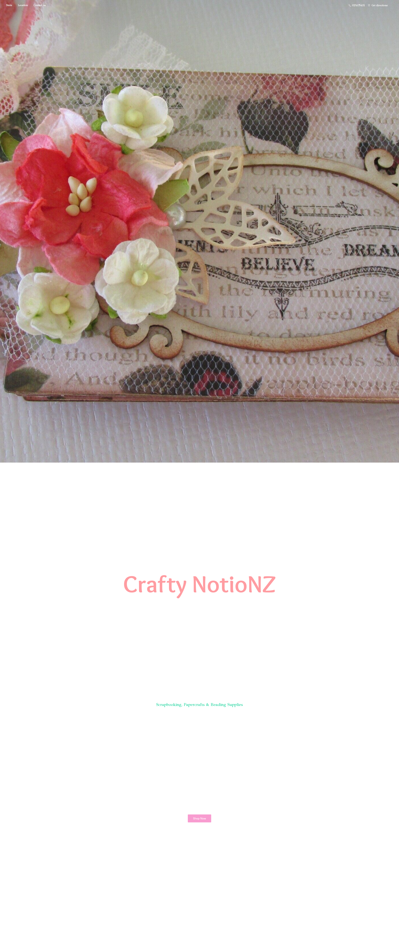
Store (9, 5)
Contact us (40, 5)
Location (23, 5)
